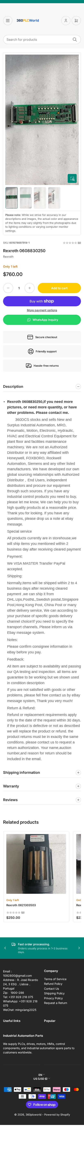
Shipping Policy (54, 993)
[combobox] (42, 39)
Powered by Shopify (57, 1114)
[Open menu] (7, 20)
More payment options (42, 310)
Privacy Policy (53, 998)
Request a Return (55, 1003)
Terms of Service (55, 979)
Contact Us (51, 988)
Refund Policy (53, 983)
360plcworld (33, 1114)
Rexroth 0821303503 (21, 905)
